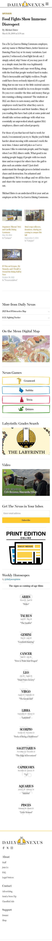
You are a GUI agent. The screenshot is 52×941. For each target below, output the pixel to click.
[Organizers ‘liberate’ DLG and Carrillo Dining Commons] (12, 215)
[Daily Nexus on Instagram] (12, 848)
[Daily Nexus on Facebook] (3, 848)
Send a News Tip (9, 896)
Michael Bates (11, 30)
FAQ (4, 872)
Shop (4, 920)
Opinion (7, 13)
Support (7, 909)
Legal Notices (8, 877)
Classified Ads (8, 901)
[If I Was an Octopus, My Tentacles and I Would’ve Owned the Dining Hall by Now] (12, 254)
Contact (7, 886)
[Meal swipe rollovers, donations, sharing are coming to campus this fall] (34, 215)
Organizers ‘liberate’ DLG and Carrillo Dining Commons (11, 229)
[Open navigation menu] (47, 4)
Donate (5, 915)
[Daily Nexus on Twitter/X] (7, 848)
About (6, 857)
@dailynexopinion (12, 579)
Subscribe (26, 520)
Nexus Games (11, 372)
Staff (4, 862)
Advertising (7, 891)
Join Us (5, 867)
